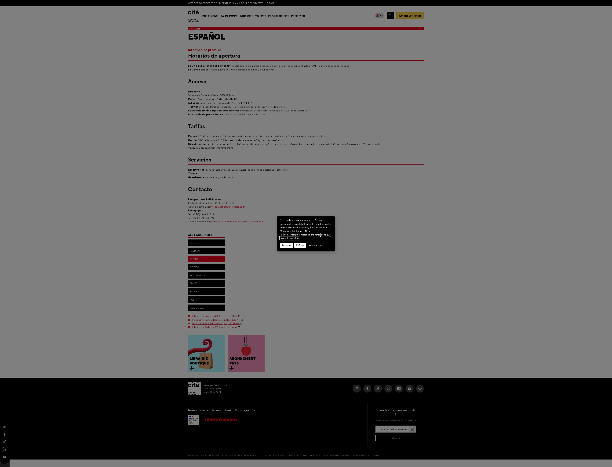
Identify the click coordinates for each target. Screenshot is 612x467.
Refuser (300, 245)
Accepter (286, 245)
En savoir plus (316, 245)
